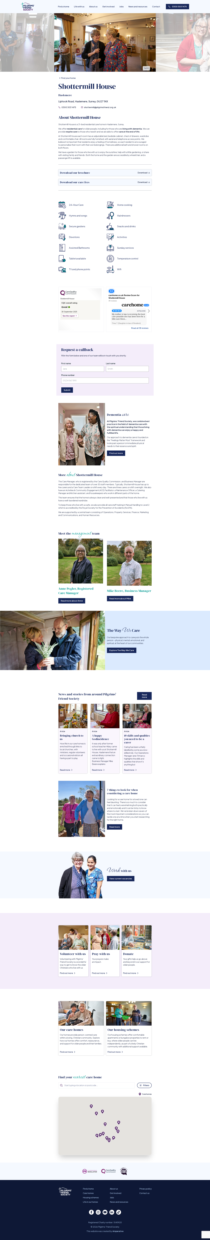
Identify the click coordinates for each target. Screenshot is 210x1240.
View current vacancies (120, 878)
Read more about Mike (120, 598)
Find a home (63, 6)
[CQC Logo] (68, 295)
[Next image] (152, 68)
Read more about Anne (72, 600)
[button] (112, 1138)
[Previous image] (57, 68)
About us (93, 6)
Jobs (121, 6)
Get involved (108, 6)
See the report (69, 316)
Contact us (144, 1193)
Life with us (79, 6)
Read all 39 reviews (139, 328)
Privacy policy (145, 1188)
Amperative (118, 1231)
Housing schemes (91, 1197)
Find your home (68, 78)
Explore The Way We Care (121, 650)
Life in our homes (90, 1202)
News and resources (137, 6)
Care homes (88, 1193)
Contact (156, 6)
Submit (67, 390)
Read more (144, 695)
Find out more (116, 453)
